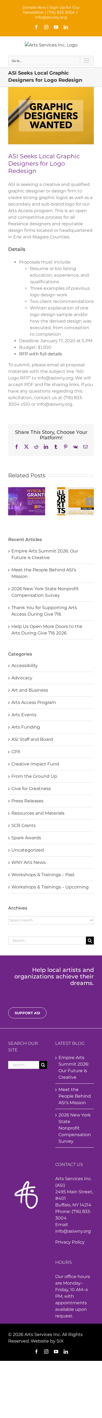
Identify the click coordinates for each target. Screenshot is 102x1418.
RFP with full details (40, 353)
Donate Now (34, 7)
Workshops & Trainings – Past (43, 874)
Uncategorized (27, 850)
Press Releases (27, 800)
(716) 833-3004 (61, 12)
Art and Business (29, 690)
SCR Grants (23, 825)
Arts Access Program (33, 702)
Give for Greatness (31, 788)
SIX (60, 1341)
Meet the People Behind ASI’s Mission (74, 1096)
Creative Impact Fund (35, 764)
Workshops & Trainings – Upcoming (50, 887)
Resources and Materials (37, 813)
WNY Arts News (28, 862)
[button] (12, 501)
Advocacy (21, 677)
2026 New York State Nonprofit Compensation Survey (74, 1128)
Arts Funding (25, 727)
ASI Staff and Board (32, 739)
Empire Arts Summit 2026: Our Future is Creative (73, 1067)
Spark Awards (26, 837)
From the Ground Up (34, 776)
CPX (15, 751)
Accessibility (24, 665)
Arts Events (23, 714)
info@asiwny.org (51, 17)
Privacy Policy (70, 1242)
